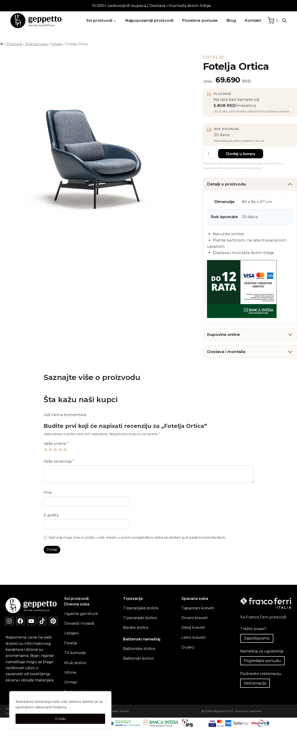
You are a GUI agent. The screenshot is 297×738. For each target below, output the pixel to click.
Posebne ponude (200, 20)
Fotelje (213, 57)
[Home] (1, 44)
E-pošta (51, 515)
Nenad (124, 711)
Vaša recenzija (59, 461)
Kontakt (253, 20)
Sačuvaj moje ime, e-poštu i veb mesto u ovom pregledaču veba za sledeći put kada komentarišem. (137, 537)
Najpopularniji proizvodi (149, 20)
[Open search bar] (284, 21)
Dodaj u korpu (240, 153)
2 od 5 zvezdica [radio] (50, 450)
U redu (60, 719)
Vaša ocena (56, 443)
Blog (231, 20)
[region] (60, 710)
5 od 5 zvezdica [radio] (65, 450)
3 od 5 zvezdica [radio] (55, 450)
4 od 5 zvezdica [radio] (60, 450)
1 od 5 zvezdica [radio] (46, 450)
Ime (48, 492)
